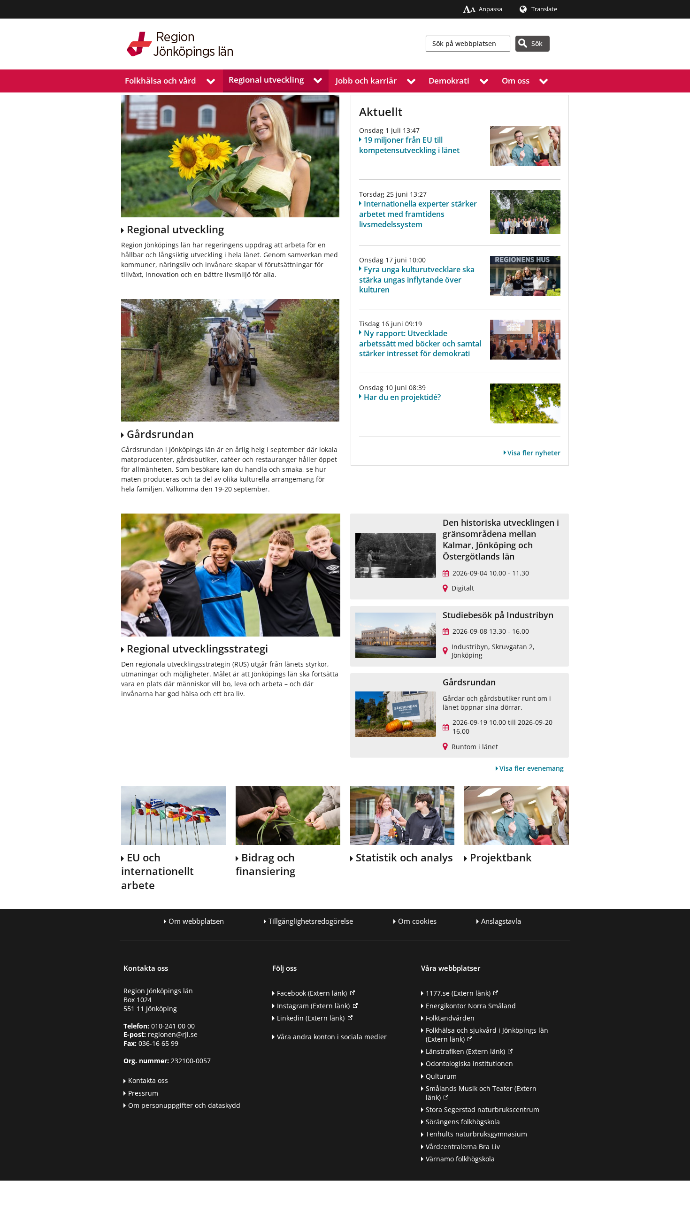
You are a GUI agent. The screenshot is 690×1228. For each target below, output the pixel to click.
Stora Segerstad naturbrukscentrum (482, 1109)
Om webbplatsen (196, 921)
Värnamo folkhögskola (460, 1158)
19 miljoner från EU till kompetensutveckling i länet (409, 145)
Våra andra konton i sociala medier (332, 1036)
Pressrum (143, 1093)
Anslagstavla (501, 921)
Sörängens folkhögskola (463, 1121)
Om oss (515, 80)
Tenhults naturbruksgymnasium (476, 1133)
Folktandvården (450, 1017)
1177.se (458, 993)
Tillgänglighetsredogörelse (310, 921)
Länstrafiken (465, 1051)
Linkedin (311, 1017)
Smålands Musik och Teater (481, 1093)
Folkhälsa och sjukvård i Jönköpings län (487, 1035)
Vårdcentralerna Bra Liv (463, 1146)
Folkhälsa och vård (160, 80)
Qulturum (441, 1076)
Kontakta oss (148, 1080)
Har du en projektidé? (402, 397)
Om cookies (417, 921)
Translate (544, 9)
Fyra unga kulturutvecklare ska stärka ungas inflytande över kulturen (417, 279)
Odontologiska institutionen (469, 1063)
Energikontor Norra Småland (471, 1005)
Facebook (312, 993)
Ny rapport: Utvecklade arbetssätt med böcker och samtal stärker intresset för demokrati (420, 343)
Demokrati (449, 80)
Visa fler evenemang (531, 768)
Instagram (313, 1005)
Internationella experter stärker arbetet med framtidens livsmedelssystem (418, 214)
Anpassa (490, 9)
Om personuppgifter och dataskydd (184, 1105)
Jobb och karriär (366, 80)
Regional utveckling (266, 79)
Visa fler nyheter (533, 452)
